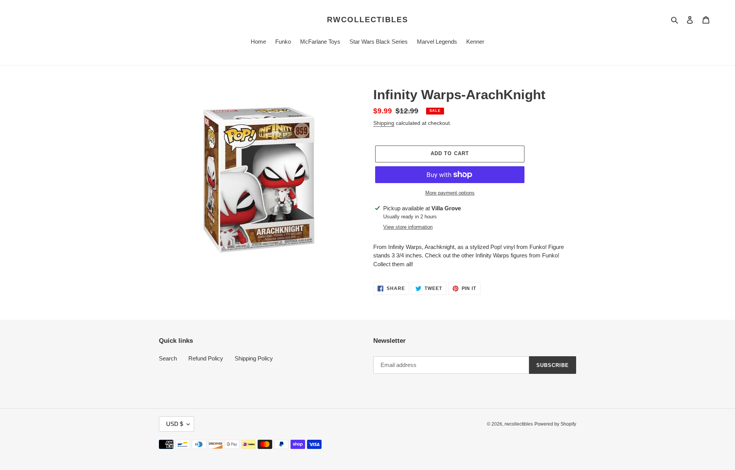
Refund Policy (205, 358)
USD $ (174, 424)
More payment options (450, 193)
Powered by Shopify (555, 424)
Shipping (383, 123)
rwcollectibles (367, 19)
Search (168, 358)
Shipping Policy (254, 358)
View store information (408, 227)
